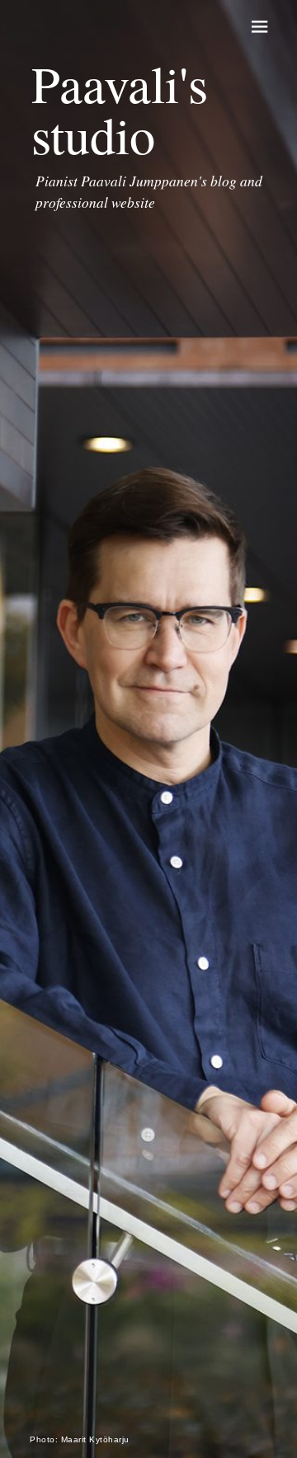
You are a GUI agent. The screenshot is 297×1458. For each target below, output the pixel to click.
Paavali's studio (119, 109)
